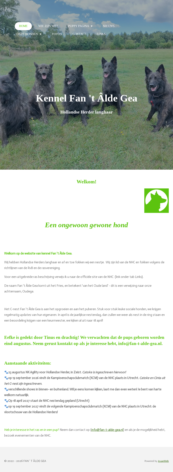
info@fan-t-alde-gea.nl (107, 430)
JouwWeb (163, 461)
